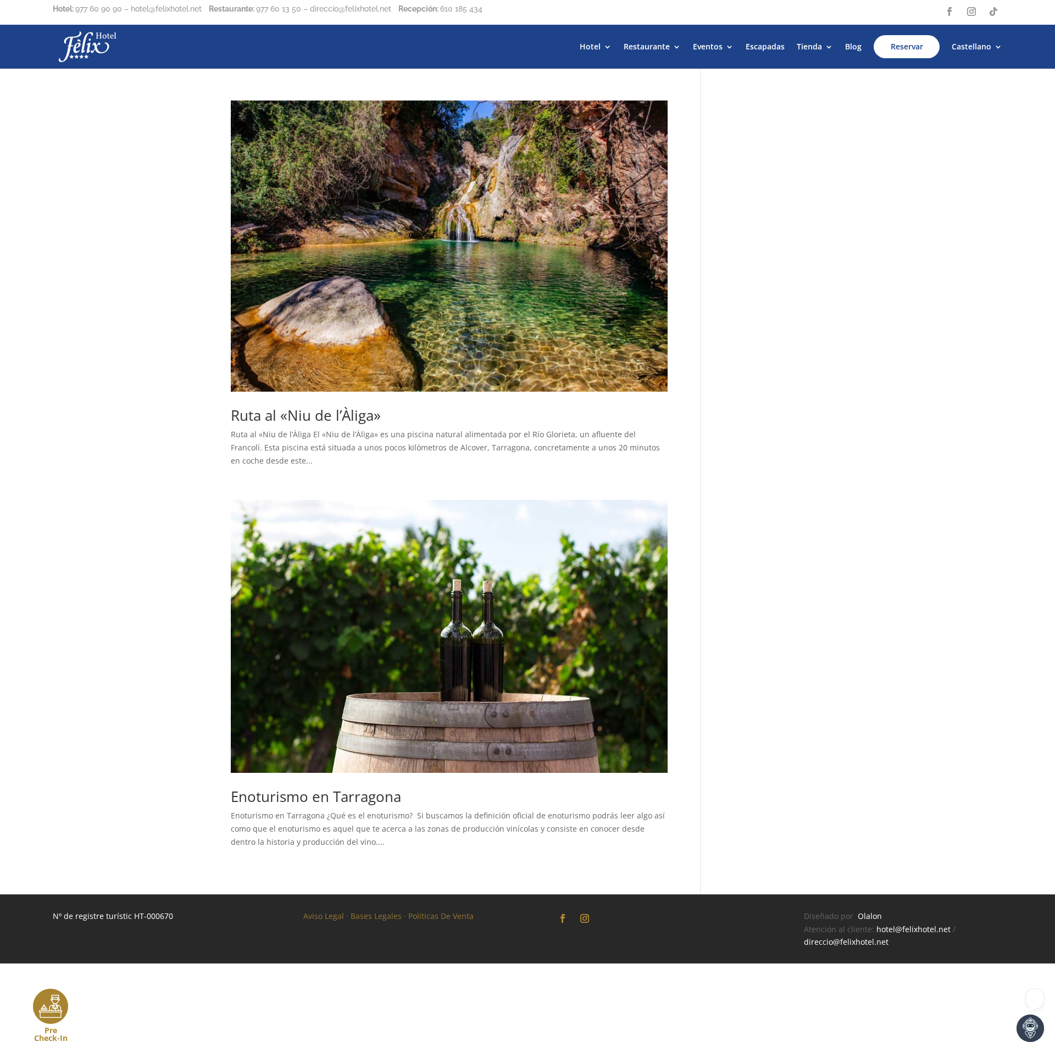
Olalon (870, 916)
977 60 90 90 (98, 8)
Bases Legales (376, 916)
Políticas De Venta (441, 916)
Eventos (708, 46)
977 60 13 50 (278, 8)
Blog (853, 46)
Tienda (809, 46)
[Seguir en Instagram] (971, 11)
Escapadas (765, 46)
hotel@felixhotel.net (913, 929)
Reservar (907, 46)
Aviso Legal (323, 916)
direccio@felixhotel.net (846, 942)
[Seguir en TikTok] (993, 11)
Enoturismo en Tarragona (316, 796)
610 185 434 (461, 8)
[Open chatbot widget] (1030, 1028)
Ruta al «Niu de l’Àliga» (306, 415)
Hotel (590, 46)
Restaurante (647, 46)
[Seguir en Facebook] (949, 11)
